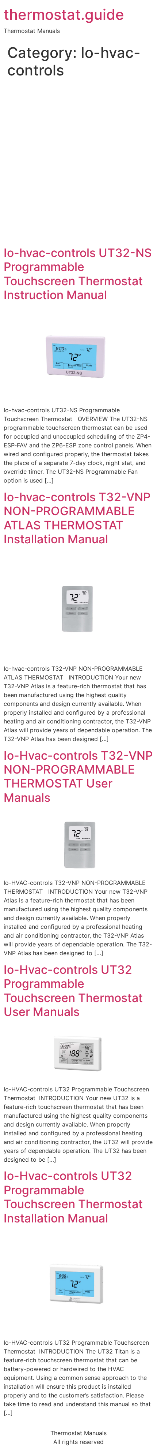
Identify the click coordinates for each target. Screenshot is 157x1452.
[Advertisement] (78, 163)
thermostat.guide (64, 14)
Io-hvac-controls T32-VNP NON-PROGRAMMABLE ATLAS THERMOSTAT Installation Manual (77, 518)
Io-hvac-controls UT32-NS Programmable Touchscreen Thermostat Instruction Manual (78, 274)
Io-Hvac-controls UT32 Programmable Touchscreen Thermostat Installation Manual (73, 1197)
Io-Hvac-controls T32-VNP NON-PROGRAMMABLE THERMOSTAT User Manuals (78, 776)
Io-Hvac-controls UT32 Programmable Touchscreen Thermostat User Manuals (73, 991)
